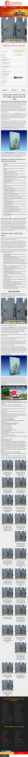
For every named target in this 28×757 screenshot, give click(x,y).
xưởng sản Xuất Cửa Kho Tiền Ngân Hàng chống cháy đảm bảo (20, 601)
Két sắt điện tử (5, 707)
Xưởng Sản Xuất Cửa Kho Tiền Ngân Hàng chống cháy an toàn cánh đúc (20, 583)
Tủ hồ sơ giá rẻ (5, 740)
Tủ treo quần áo (18, 734)
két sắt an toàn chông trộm (9, 209)
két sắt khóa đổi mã (8, 203)
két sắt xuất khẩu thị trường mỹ (10, 193)
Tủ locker (17, 736)
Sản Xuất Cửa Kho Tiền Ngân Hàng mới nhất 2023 (7, 474)
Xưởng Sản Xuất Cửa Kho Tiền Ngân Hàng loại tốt (7, 694)
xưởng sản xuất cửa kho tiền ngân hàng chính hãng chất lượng (7, 582)
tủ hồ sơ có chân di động (9, 274)
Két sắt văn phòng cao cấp (7, 718)
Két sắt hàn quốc (5, 709)
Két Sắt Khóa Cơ (18, 716)
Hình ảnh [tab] (14, 90)
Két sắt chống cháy (19, 713)
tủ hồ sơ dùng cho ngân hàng (10, 284)
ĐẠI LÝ (22, 7)
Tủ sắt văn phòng (5, 732)
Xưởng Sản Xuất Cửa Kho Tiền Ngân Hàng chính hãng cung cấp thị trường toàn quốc (20, 509)
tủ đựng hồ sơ (6, 168)
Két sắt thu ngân (5, 715)
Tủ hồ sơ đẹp (4, 730)
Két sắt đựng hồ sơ (19, 718)
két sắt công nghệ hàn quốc (9, 176)
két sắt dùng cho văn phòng (9, 171)
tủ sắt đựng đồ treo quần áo (9, 268)
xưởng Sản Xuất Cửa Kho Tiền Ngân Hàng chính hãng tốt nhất (20, 491)
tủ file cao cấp (6, 276)
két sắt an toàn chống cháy (9, 188)
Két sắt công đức (18, 715)
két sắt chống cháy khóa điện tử (10, 190)
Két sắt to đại (4, 711)
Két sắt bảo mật (5, 712)
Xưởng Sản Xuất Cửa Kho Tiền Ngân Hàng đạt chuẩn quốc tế (7, 601)
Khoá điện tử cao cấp (6, 722)
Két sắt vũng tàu (5, 705)
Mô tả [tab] (23, 90)
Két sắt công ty (18, 711)
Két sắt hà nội (17, 707)
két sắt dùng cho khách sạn (9, 163)
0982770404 (21, 753)
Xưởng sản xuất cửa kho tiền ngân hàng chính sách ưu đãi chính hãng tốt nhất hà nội (20, 657)
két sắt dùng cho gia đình (9, 173)
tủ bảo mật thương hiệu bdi (9, 262)
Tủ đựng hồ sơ (18, 738)
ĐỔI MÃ (5, 7)
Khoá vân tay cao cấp (19, 721)
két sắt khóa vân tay (8, 201)
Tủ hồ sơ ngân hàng (6, 741)
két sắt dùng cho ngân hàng (9, 165)
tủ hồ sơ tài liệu (7, 254)
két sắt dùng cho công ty (9, 206)
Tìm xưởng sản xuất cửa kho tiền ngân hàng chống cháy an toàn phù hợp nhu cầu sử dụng (20, 563)
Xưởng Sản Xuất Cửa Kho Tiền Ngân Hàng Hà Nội (20, 639)
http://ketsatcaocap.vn (9, 419)
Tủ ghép (3, 736)
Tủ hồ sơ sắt (4, 733)
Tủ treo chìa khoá (18, 733)
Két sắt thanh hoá (18, 705)
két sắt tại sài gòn (7, 180)
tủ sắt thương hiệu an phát (9, 279)
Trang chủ (7, 753)
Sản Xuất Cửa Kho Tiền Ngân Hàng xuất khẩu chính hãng (20, 676)
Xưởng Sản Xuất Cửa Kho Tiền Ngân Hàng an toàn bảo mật (20, 527)
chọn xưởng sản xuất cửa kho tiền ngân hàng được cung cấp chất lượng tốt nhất (7, 528)
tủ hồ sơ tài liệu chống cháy (10, 256)
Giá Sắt (3, 746)
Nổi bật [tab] (5, 90)
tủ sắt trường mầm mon (8, 271)
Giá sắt (3, 734)
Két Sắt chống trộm (19, 720)
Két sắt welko (17, 708)
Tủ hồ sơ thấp (17, 730)
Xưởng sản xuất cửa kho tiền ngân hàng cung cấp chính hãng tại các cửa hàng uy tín (20, 620)
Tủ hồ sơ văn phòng (19, 740)
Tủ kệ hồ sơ (17, 746)
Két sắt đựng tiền (5, 708)
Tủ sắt (16, 737)
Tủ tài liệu (17, 732)
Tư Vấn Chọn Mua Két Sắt (7, 716)
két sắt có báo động (8, 214)
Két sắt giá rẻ (17, 709)
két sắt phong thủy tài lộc (9, 211)
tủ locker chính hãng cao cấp (9, 266)
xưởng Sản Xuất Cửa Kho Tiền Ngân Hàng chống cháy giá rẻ (7, 491)
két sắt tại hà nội (7, 182)
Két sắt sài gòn (5, 703)
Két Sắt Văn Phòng (19, 717)
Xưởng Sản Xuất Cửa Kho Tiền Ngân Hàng (7, 618)
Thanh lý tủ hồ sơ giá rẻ (7, 742)
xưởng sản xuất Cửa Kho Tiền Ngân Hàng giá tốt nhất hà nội (20, 545)
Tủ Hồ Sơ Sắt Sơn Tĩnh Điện (20, 745)
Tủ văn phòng (17, 741)
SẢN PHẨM (14, 7)
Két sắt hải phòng (18, 703)
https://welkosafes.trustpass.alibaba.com (10, 423)
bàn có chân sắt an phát (9, 287)
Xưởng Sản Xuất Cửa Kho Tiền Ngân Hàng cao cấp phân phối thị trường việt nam (7, 509)
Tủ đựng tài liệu (5, 738)
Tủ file (3, 737)
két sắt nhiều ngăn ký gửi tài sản (10, 196)
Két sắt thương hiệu (6, 713)
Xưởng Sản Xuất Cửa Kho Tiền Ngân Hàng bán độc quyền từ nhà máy (7, 563)
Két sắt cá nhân (18, 712)
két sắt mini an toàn (8, 185)
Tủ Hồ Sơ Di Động (6, 745)
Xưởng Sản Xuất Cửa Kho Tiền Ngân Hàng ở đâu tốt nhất (20, 474)
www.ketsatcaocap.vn (5, 382)
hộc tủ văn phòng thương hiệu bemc (11, 281)
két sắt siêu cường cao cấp (9, 198)
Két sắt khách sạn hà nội (20, 704)
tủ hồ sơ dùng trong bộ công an (10, 259)
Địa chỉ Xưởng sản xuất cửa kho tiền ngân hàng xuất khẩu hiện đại (7, 639)
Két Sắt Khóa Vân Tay (6, 717)
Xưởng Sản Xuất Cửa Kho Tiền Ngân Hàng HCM (7, 676)
